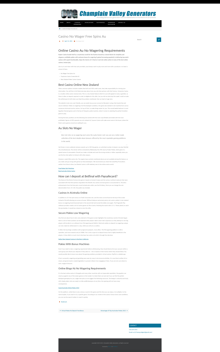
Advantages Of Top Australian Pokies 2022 (113, 310)
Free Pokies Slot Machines (66, 168)
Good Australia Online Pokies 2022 (68, 288)
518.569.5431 (133, 329)
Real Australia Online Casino (66, 171)
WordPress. (115, 346)
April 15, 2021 (68, 41)
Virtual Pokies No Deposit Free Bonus (72, 310)
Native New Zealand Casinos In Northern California (73, 239)
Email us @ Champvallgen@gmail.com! (140, 332)
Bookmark (64, 302)
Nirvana (109, 346)
